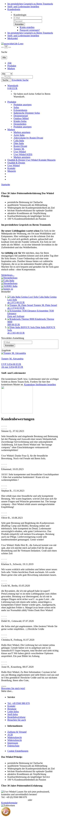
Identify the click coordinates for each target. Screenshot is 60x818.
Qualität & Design (16, 160)
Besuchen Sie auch (16, 720)
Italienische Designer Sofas (27, 113)
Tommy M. (19, 149)
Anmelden (9, 345)
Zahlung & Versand (16, 732)
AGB (10, 734)
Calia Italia (19, 140)
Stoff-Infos (12, 714)
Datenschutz (13, 745)
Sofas (16, 107)
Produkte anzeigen (23, 104)
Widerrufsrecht (14, 737)
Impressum (12, 743)
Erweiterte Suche (20, 80)
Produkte (11, 65)
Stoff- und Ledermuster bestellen (23, 6)
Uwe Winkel (20, 151)
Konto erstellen (27, 27)
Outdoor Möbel (21, 118)
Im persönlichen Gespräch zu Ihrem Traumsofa (30, 3)
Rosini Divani (20, 146)
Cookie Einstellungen (17, 751)
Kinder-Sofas (20, 121)
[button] (2, 686)
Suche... (6, 80)
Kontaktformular (9, 802)
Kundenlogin (13, 9)
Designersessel (21, 115)
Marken (11, 68)
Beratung (11, 708)
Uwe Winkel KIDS (23, 154)
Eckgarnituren (20, 110)
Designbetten (20, 124)
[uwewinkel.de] (12, 43)
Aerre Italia (19, 135)
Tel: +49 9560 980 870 (18, 703)
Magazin (51, 160)
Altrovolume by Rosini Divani (28, 137)
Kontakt (43, 160)
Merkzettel (12, 38)
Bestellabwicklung (16, 717)
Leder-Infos (13, 711)
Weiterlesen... (7, 275)
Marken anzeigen (22, 132)
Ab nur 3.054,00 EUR (12, 365)
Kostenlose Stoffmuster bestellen (40, 384)
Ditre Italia (19, 143)
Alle (9, 63)
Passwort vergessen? (30, 30)
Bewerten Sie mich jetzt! (13, 688)
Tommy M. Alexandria (12, 358)
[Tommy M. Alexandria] (13, 353)
